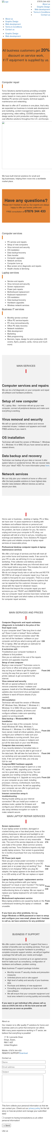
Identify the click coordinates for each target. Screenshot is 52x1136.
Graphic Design (43, 6)
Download (23, 1053)
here (47, 465)
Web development (42, 9)
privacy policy (34, 1108)
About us (46, 4)
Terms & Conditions (41, 12)
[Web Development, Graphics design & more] (5, 1)
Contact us (45, 14)
